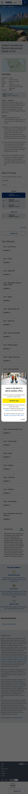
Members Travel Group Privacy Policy (14, 415)
